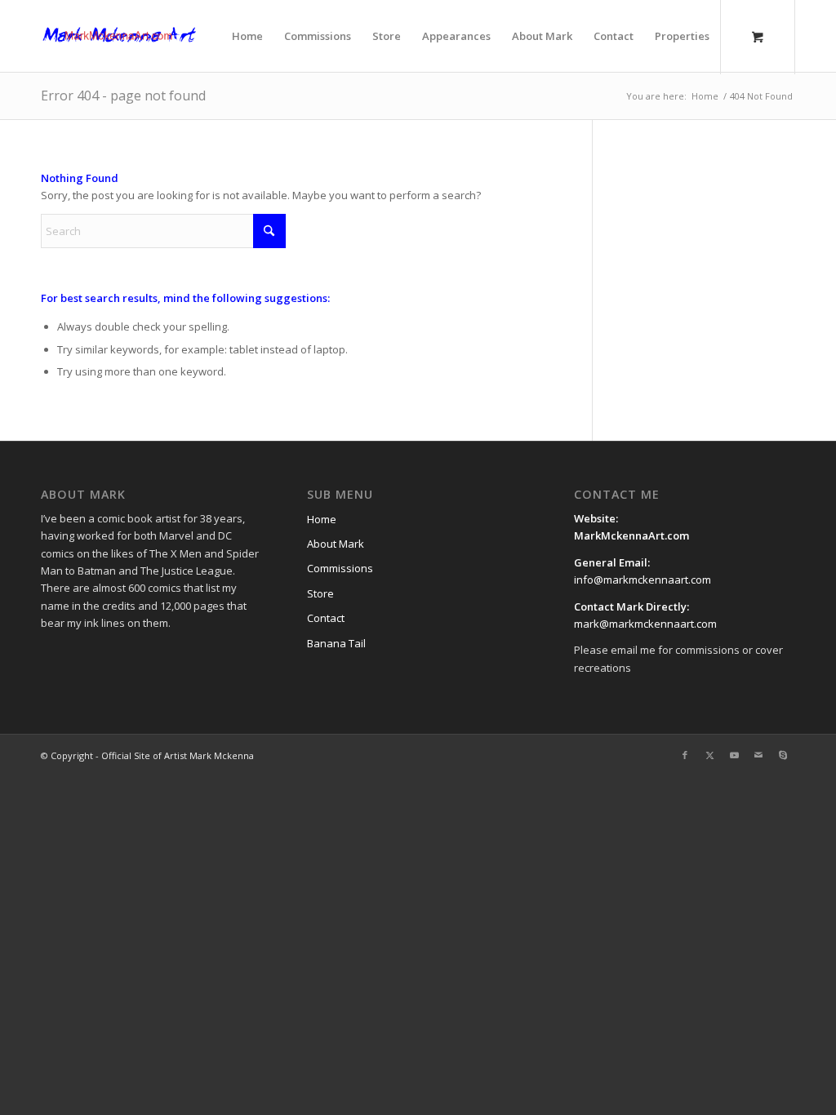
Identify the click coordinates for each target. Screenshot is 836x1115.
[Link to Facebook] (685, 755)
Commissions (340, 568)
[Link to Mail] (758, 755)
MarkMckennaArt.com (632, 535)
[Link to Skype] (783, 755)
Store (320, 593)
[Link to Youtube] (734, 755)
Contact (326, 618)
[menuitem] (247, 36)
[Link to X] (709, 755)
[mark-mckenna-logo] (119, 36)
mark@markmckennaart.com (645, 623)
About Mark (335, 543)
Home (321, 519)
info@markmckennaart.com (642, 579)
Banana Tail (336, 643)
